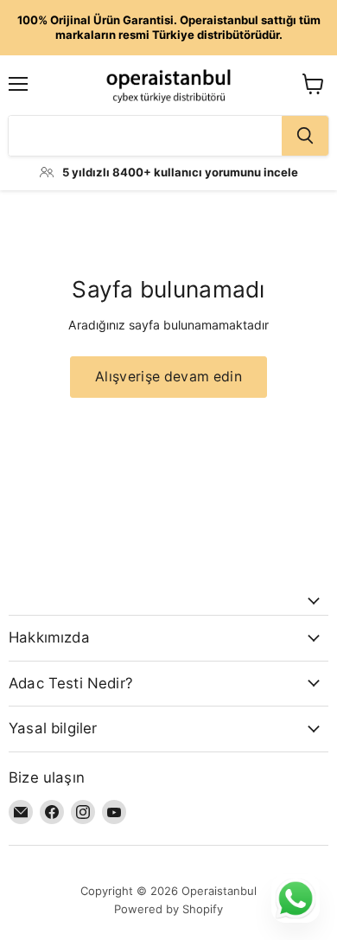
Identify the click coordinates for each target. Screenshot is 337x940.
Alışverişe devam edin (168, 376)
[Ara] (305, 136)
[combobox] (145, 136)
